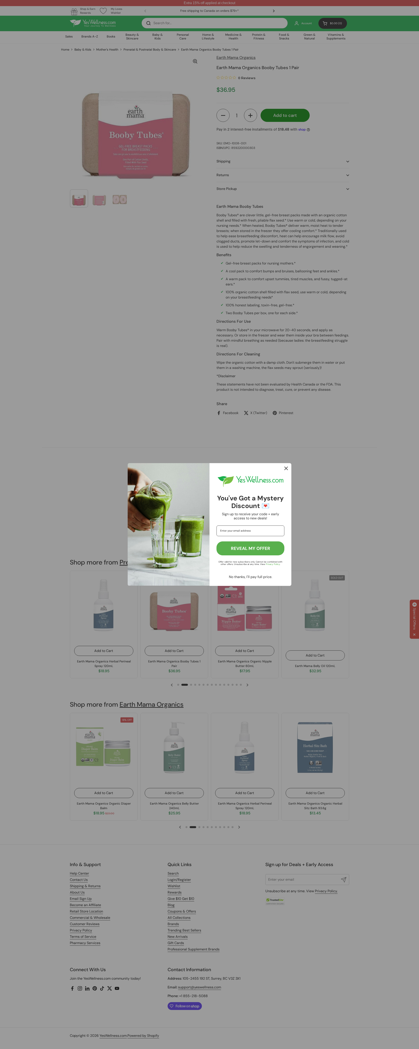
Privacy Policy (273, 564)
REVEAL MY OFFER (250, 548)
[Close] (286, 468)
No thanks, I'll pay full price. (250, 577)
